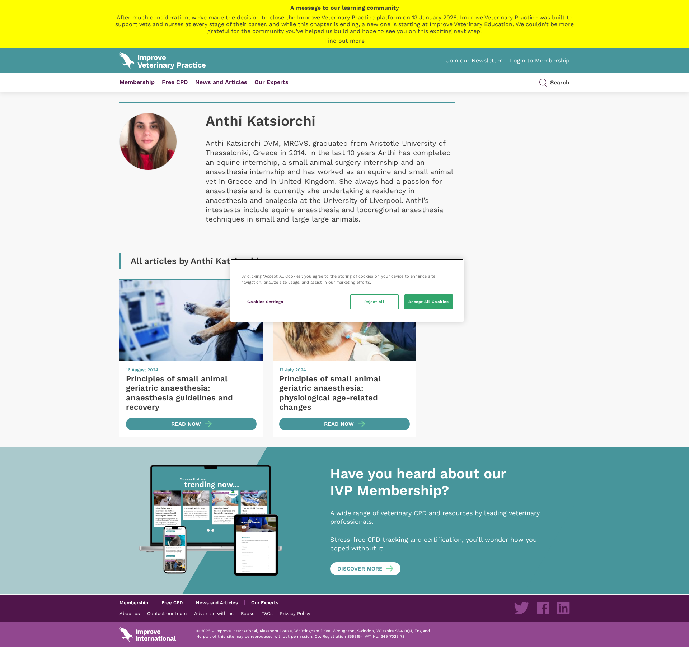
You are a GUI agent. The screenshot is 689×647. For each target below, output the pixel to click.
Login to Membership (540, 60)
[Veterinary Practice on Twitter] (521, 608)
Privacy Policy (295, 613)
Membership (137, 82)
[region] (347, 290)
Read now (186, 424)
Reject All (374, 301)
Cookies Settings (265, 301)
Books (247, 613)
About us (129, 613)
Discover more (360, 568)
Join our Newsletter (474, 60)
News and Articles (221, 82)
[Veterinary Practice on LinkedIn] (563, 608)
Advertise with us (214, 613)
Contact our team (167, 613)
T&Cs (267, 613)
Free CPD (175, 82)
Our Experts (271, 82)
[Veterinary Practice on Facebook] (543, 608)
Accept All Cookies (428, 301)
